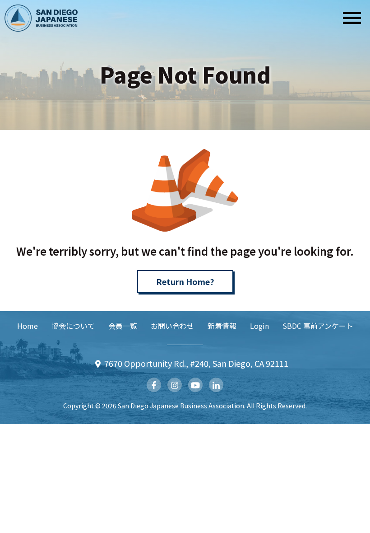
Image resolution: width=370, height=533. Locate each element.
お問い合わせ (172, 325)
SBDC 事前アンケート (317, 325)
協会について (73, 325)
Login (259, 325)
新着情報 (222, 325)
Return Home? (185, 281)
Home (27, 325)
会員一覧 (122, 325)
